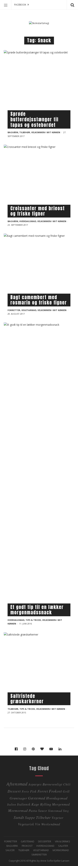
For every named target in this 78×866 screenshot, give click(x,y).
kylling (45, 804)
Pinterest (34, 749)
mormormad (18, 810)
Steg (66, 811)
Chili (67, 784)
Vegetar (57, 817)
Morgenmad (61, 804)
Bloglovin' (43, 749)
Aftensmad (16, 784)
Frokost (55, 791)
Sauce (42, 810)
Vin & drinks (62, 841)
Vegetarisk (26, 824)
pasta (33, 810)
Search (72, 5)
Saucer (10, 850)
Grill (66, 791)
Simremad (55, 811)
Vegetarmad (28, 310)
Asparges (35, 784)
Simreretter (39, 854)
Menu (5, 5)
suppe (30, 817)
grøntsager (18, 798)
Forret (42, 791)
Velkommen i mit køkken (45, 132)
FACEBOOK (20, 4)
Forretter (14, 310)
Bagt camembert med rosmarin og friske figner (38, 300)
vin (37, 824)
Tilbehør (24, 132)
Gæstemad (36, 797)
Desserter (44, 841)
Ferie (25, 791)
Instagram (25, 749)
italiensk (23, 804)
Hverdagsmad (27, 221)
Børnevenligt (52, 784)
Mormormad (61, 850)
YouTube (52, 749)
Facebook (17, 749)
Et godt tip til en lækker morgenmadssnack (37, 610)
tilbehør (43, 817)
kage (35, 804)
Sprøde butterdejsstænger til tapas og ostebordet (34, 119)
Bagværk (13, 132)
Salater (63, 845)
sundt (19, 817)
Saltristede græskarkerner (27, 699)
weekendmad (50, 824)
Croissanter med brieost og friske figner (37, 211)
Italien (11, 804)
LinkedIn (60, 749)
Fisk (33, 791)
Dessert (14, 790)
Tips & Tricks (33, 620)
